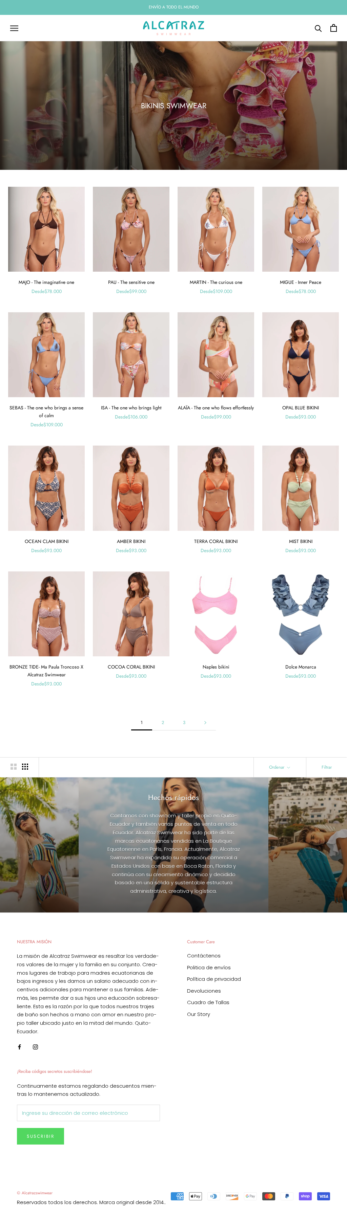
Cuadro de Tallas (208, 1002)
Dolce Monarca (300, 666)
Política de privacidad (214, 978)
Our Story (198, 1014)
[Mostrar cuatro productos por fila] (25, 767)
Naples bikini (216, 666)
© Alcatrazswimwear (35, 1193)
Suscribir (40, 1136)
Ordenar (277, 767)
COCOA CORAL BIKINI (131, 666)
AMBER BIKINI (131, 541)
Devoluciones (204, 990)
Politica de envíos (209, 967)
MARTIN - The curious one (216, 282)
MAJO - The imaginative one (46, 282)
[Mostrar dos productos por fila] (14, 767)
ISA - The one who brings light (131, 407)
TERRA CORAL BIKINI (216, 541)
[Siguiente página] (205, 722)
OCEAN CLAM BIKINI (46, 541)
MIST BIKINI (300, 541)
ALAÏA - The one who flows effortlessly (216, 407)
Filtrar (327, 767)
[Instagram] (35, 1047)
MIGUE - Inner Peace (300, 282)
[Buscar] (318, 27)
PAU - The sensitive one (131, 282)
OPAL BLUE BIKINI (300, 407)
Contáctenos (204, 955)
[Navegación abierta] (14, 28)
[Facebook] (19, 1047)
